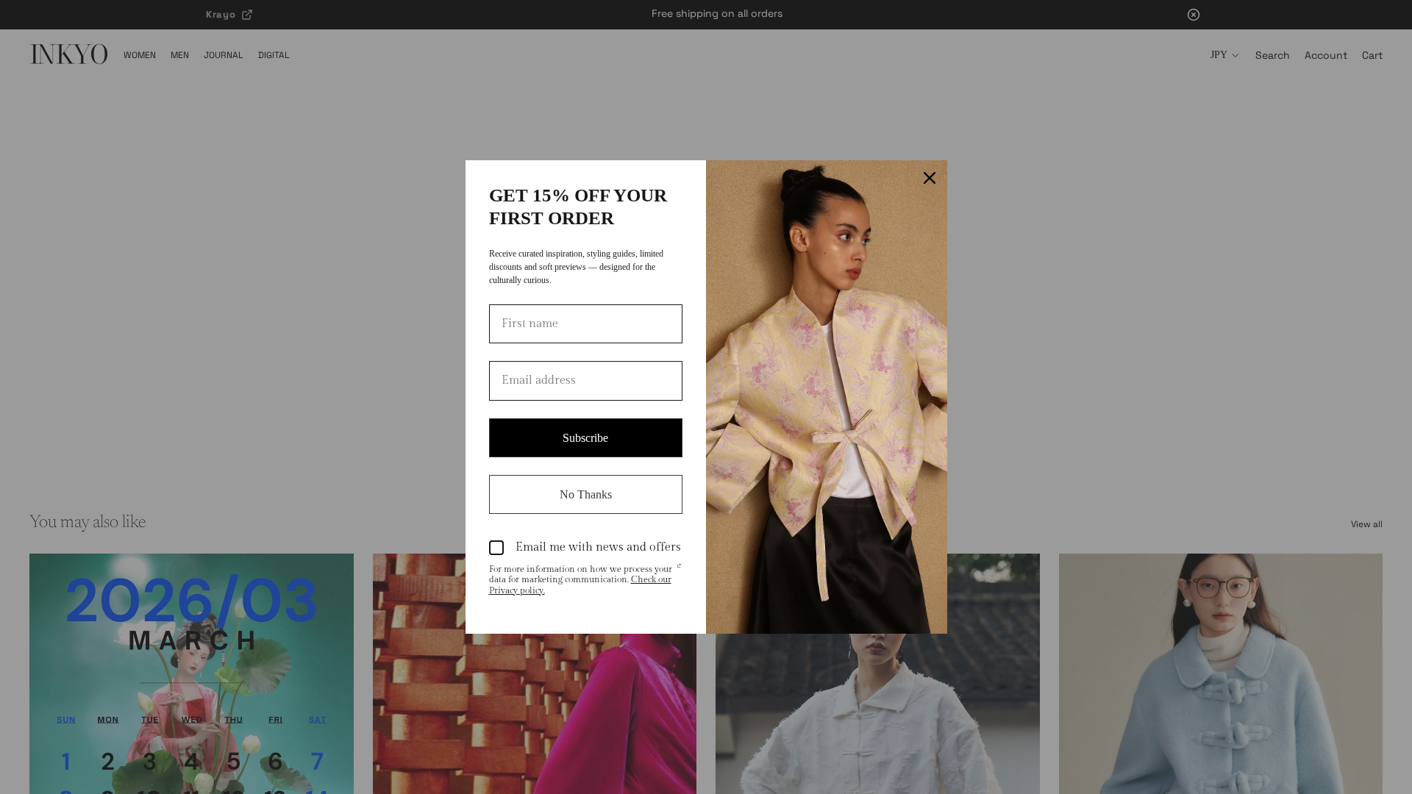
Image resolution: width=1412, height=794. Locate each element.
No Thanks (586, 494)
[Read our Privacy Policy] (678, 570)
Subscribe (585, 438)
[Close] (929, 178)
